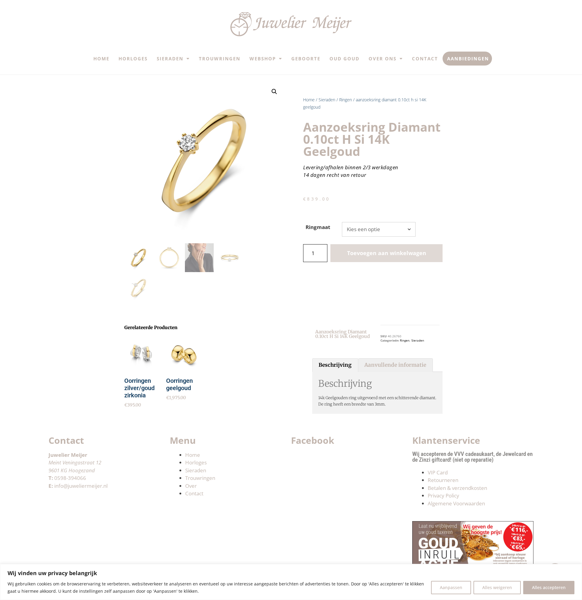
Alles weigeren (497, 587)
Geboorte (305, 59)
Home (101, 59)
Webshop (262, 59)
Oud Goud (344, 59)
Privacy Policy (443, 495)
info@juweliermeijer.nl (81, 485)
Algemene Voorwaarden (456, 503)
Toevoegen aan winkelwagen (386, 253)
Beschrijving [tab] (335, 365)
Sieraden (170, 59)
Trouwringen (219, 59)
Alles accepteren (549, 587)
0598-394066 (70, 477)
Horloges (133, 59)
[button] (274, 91)
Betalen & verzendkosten (457, 487)
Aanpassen (451, 587)
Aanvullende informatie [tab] (395, 365)
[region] (291, 582)
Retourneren (443, 480)
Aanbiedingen (468, 59)
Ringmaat (318, 227)
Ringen (345, 100)
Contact (425, 59)
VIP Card (438, 472)
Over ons (382, 59)
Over (191, 485)
